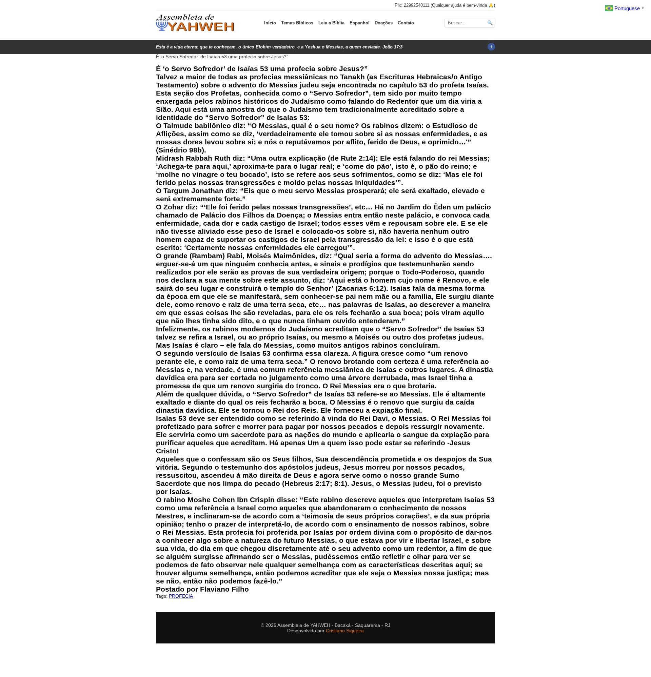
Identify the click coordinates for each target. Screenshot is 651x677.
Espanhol (360, 22)
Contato (406, 22)
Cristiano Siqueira (345, 630)
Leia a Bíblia (331, 22)
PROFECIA (181, 596)
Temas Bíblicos (297, 22)
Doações (384, 22)
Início (270, 22)
